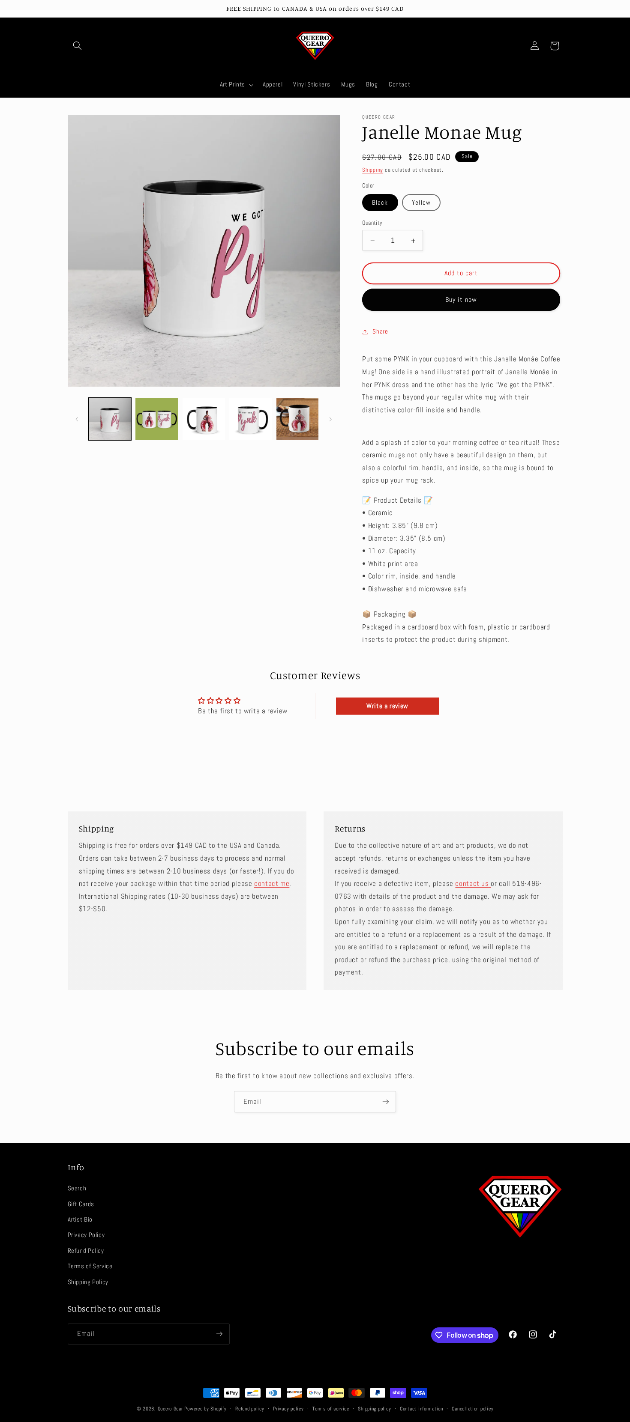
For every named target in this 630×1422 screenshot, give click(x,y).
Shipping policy (374, 1409)
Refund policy (249, 1409)
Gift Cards (81, 1204)
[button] (77, 46)
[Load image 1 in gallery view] (110, 419)
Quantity (372, 223)
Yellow (421, 202)
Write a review (387, 705)
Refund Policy (86, 1251)
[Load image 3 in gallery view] (204, 419)
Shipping (372, 170)
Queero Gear (170, 1409)
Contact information (421, 1409)
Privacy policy (288, 1409)
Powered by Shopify (205, 1409)
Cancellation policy (472, 1409)
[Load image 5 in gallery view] (297, 419)
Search (77, 1188)
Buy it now (461, 299)
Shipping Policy (88, 1282)
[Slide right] (330, 419)
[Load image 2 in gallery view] (156, 419)
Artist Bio (80, 1219)
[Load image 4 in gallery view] (250, 419)
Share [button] (380, 331)
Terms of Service (90, 1266)
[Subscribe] (386, 1101)
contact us (472, 883)
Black (380, 202)
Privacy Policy (86, 1235)
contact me (271, 883)
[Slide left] (77, 419)
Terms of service (330, 1409)
